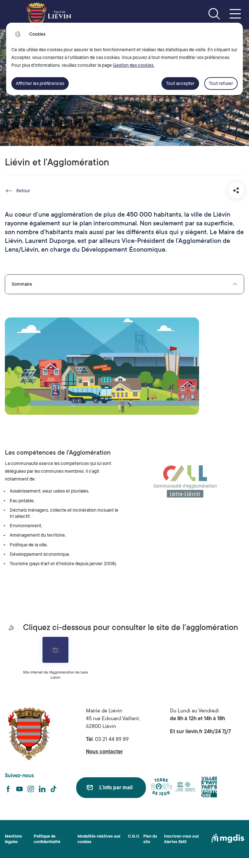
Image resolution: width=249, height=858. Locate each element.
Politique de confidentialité (47, 839)
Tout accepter (180, 83)
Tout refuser (221, 83)
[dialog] (124, 59)
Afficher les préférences (40, 83)
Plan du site (150, 839)
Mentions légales (13, 839)
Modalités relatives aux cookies (98, 839)
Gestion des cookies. (133, 65)
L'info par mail (116, 788)
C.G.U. (134, 836)
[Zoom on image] (184, 482)
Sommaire (22, 284)
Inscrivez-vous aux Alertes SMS (181, 839)
